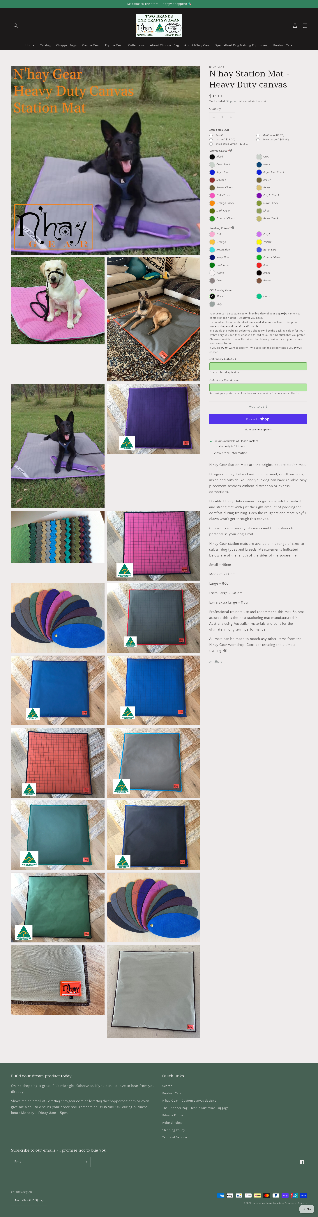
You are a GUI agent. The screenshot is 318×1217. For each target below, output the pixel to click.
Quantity (215, 108)
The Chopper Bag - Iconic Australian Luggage (195, 1108)
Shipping (231, 101)
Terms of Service (174, 1137)
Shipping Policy (173, 1130)
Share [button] (218, 661)
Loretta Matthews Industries (268, 1203)
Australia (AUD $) (26, 1200)
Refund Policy (172, 1122)
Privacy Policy (172, 1115)
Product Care (172, 1093)
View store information (231, 453)
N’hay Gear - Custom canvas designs (189, 1100)
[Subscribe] (86, 1162)
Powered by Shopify (296, 1203)
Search (167, 1086)
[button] (16, 26)
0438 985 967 (110, 1107)
